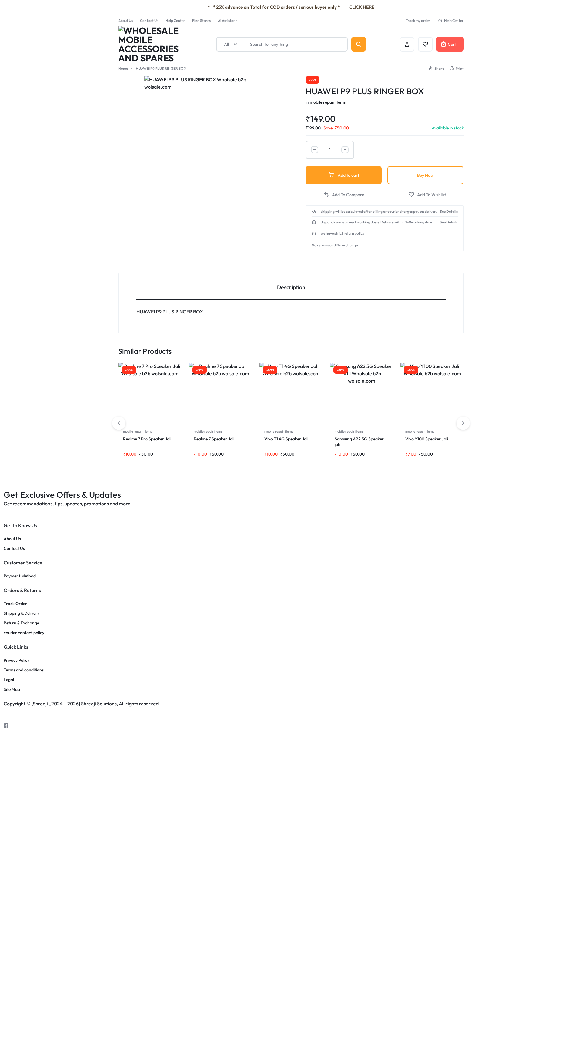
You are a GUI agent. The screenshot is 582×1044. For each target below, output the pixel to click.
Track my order (418, 20)
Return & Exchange (21, 623)
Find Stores (201, 20)
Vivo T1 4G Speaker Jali (286, 439)
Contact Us (149, 20)
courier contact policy (24, 632)
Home (123, 68)
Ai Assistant (227, 20)
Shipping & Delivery (21, 613)
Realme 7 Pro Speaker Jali (147, 439)
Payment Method (20, 576)
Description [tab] (291, 287)
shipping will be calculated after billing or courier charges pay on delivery (379, 211)
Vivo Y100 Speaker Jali (427, 439)
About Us (125, 20)
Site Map (12, 689)
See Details (449, 211)
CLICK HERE (361, 7)
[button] (436, 68)
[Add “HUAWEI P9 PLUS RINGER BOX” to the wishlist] (427, 195)
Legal (9, 679)
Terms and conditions (24, 670)
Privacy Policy (16, 660)
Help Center (175, 20)
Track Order (15, 603)
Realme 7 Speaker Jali (214, 439)
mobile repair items (328, 102)
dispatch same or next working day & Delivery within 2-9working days (377, 222)
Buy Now (425, 175)
